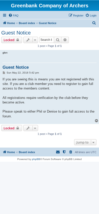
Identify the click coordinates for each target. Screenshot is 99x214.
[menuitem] (13, 15)
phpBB (36, 159)
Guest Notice (16, 32)
